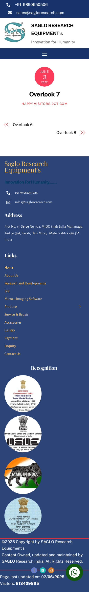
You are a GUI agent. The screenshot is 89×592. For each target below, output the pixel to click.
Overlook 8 (66, 132)
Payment (11, 338)
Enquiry (10, 346)
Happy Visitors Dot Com (44, 104)
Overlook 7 (44, 94)
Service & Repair (16, 314)
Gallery (9, 330)
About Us (11, 275)
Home (8, 267)
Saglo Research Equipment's (26, 166)
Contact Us (12, 354)
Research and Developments (25, 283)
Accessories (13, 322)
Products (11, 307)
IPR (6, 291)
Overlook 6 (23, 124)
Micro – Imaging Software (23, 299)
